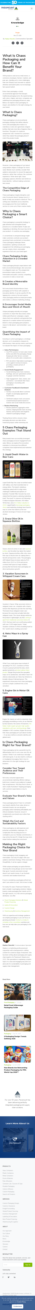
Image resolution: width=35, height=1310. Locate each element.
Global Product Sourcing (10, 1211)
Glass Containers (8, 1170)
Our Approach (7, 1231)
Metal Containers (8, 1176)
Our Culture (6, 1233)
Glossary (5, 1244)
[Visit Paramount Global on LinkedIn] (17, 1278)
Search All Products (9, 1194)
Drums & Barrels (8, 1178)
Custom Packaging (8, 1192)
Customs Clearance (9, 1206)
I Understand (17, 1306)
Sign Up (27, 1265)
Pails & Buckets (7, 1181)
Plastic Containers (8, 1173)
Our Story (6, 1236)
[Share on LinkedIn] (13, 43)
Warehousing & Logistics (10, 1222)
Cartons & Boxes (8, 1189)
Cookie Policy (21, 1302)
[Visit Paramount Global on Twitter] (11, 1278)
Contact (5, 1249)
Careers (5, 1247)
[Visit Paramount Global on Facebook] (5, 1278)
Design (17, 33)
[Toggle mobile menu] (32, 8)
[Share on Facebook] (17, 43)
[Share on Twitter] (22, 43)
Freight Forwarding (9, 1209)
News (4, 1239)
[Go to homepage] (9, 8)
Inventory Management (10, 1214)
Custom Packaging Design (11, 1203)
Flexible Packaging (8, 1186)
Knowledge (6, 1241)
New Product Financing (10, 1219)
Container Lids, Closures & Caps (12, 1184)
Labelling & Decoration (10, 1216)
